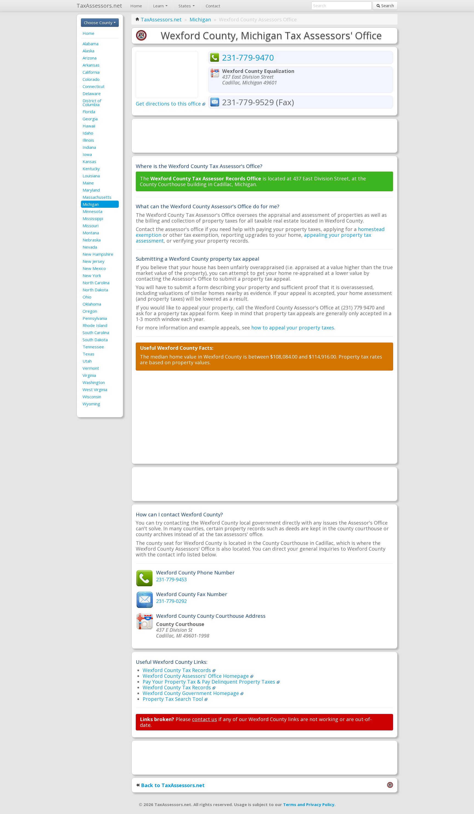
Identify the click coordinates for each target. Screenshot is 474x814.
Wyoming (91, 403)
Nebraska (92, 240)
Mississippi (93, 218)
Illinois (88, 140)
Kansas (89, 161)
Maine (88, 183)
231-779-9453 (171, 579)
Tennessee (93, 346)
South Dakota (95, 339)
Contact (213, 5)
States (185, 5)
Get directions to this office (169, 103)
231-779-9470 (248, 57)
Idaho (88, 133)
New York (92, 275)
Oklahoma (92, 304)
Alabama (90, 43)
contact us (204, 719)
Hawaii (89, 126)
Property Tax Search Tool (173, 699)
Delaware (92, 93)
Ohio (87, 297)
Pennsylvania (95, 318)
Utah (87, 361)
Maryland (91, 190)
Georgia (90, 118)
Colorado (91, 79)
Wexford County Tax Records (177, 670)
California (91, 72)
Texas (88, 354)
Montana (91, 232)
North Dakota (95, 289)
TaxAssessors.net (161, 19)
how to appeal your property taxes (292, 327)
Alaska (88, 50)
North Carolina (96, 282)
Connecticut (94, 86)
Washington (94, 382)
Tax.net (99, 5)
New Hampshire (98, 254)
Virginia (89, 375)
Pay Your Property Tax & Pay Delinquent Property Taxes (209, 681)
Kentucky (91, 168)
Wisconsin (92, 396)
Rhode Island (95, 325)
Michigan (91, 204)
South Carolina (96, 332)
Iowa (87, 154)
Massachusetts (97, 197)
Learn (159, 5)
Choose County (99, 22)
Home (136, 5)
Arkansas (91, 65)
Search (387, 5)
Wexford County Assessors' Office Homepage (196, 676)
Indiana (89, 147)
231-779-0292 (171, 601)
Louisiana (91, 175)
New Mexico (94, 268)
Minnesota (92, 211)
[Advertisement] (264, 135)
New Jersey (94, 261)
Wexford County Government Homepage (191, 693)
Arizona (90, 58)
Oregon (90, 311)
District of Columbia (92, 102)
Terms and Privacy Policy (308, 804)
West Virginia (95, 389)
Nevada (90, 247)
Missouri (90, 225)
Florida (89, 111)
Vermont (91, 368)
